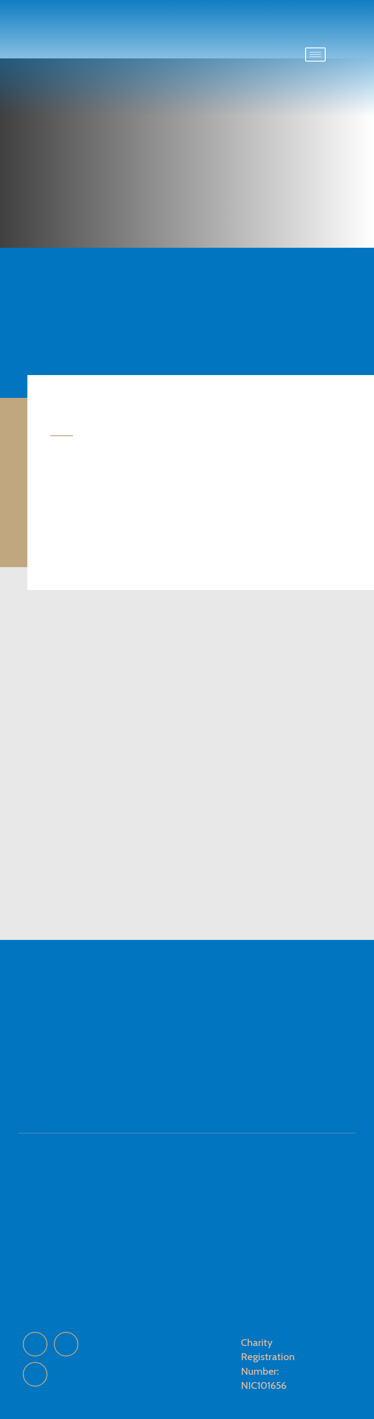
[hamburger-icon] (315, 54)
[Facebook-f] (35, 1344)
